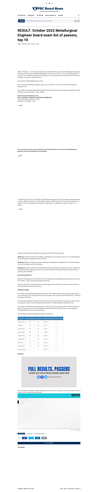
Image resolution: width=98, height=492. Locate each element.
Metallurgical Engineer (25, 26)
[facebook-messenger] (49, 3)
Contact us (77, 488)
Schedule (60, 15)
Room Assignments (50, 15)
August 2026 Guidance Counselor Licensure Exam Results (39, 20)
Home (19, 26)
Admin (19, 44)
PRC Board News (30, 488)
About (65, 488)
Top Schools (40, 15)
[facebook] (47, 3)
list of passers (29, 433)
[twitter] (52, 3)
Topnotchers (31, 15)
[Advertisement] (49, 58)
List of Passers (22, 15)
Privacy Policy (71, 488)
